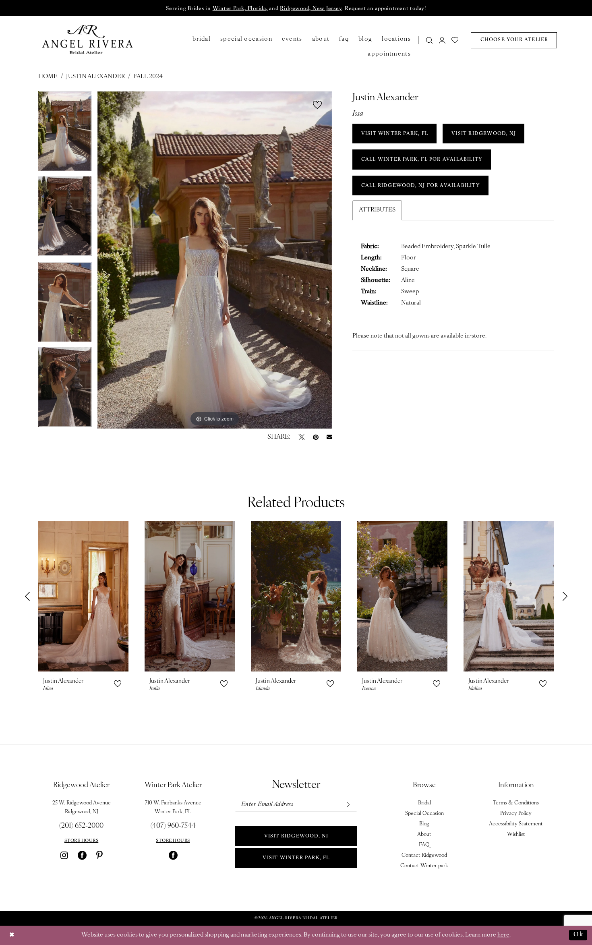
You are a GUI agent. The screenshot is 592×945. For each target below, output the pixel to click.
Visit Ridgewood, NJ (296, 836)
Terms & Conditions (516, 803)
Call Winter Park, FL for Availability (421, 159)
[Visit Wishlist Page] (455, 40)
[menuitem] (427, 40)
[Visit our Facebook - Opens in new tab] (82, 855)
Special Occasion (424, 813)
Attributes (377, 210)
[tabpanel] (64, 133)
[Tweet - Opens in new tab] (301, 437)
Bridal (424, 803)
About (424, 834)
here (503, 935)
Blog (424, 824)
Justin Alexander (95, 77)
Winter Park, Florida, (240, 8)
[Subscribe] (348, 804)
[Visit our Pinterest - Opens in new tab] (99, 855)
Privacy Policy (516, 813)
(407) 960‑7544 (173, 826)
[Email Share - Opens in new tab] (329, 437)
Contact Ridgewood (424, 855)
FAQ (424, 845)
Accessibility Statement (516, 824)
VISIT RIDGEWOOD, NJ (483, 133)
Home (48, 77)
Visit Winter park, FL (296, 858)
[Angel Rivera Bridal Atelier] (87, 39)
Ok (578, 935)
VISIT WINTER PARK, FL (394, 133)
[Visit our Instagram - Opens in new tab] (64, 855)
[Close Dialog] (12, 935)
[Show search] (429, 40)
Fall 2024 (148, 77)
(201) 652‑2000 (81, 826)
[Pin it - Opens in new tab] (316, 437)
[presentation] (83, 596)
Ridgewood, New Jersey (311, 8)
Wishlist (516, 834)
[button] (442, 40)
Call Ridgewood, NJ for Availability (420, 185)
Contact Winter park (424, 865)
